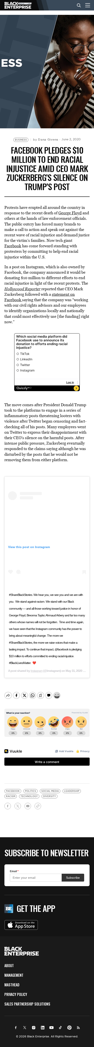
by (45, 139)
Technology (29, 796)
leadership (71, 791)
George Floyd (70, 213)
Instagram (37, 670)
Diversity (49, 796)
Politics (30, 791)
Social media (50, 791)
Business (21, 139)
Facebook (12, 246)
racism (10, 796)
